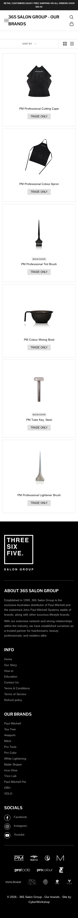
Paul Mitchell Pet (15, 781)
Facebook (20, 817)
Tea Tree (10, 729)
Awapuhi (9, 735)
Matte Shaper (13, 764)
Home (8, 659)
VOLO (8, 793)
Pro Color (10, 752)
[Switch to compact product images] (72, 43)
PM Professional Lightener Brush (39, 495)
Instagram (20, 825)
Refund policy (13, 700)
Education (10, 676)
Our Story (10, 665)
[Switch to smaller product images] (65, 43)
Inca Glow (10, 770)
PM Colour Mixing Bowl (39, 339)
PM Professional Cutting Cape (39, 108)
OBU (7, 787)
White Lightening (15, 758)
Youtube (19, 834)
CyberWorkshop (39, 902)
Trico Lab (10, 776)
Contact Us (11, 682)
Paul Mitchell (12, 723)
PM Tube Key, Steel (39, 419)
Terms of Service (15, 694)
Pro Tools (10, 747)
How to (8, 671)
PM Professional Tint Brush (39, 264)
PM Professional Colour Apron (39, 184)
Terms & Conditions (17, 688)
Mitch (7, 741)
